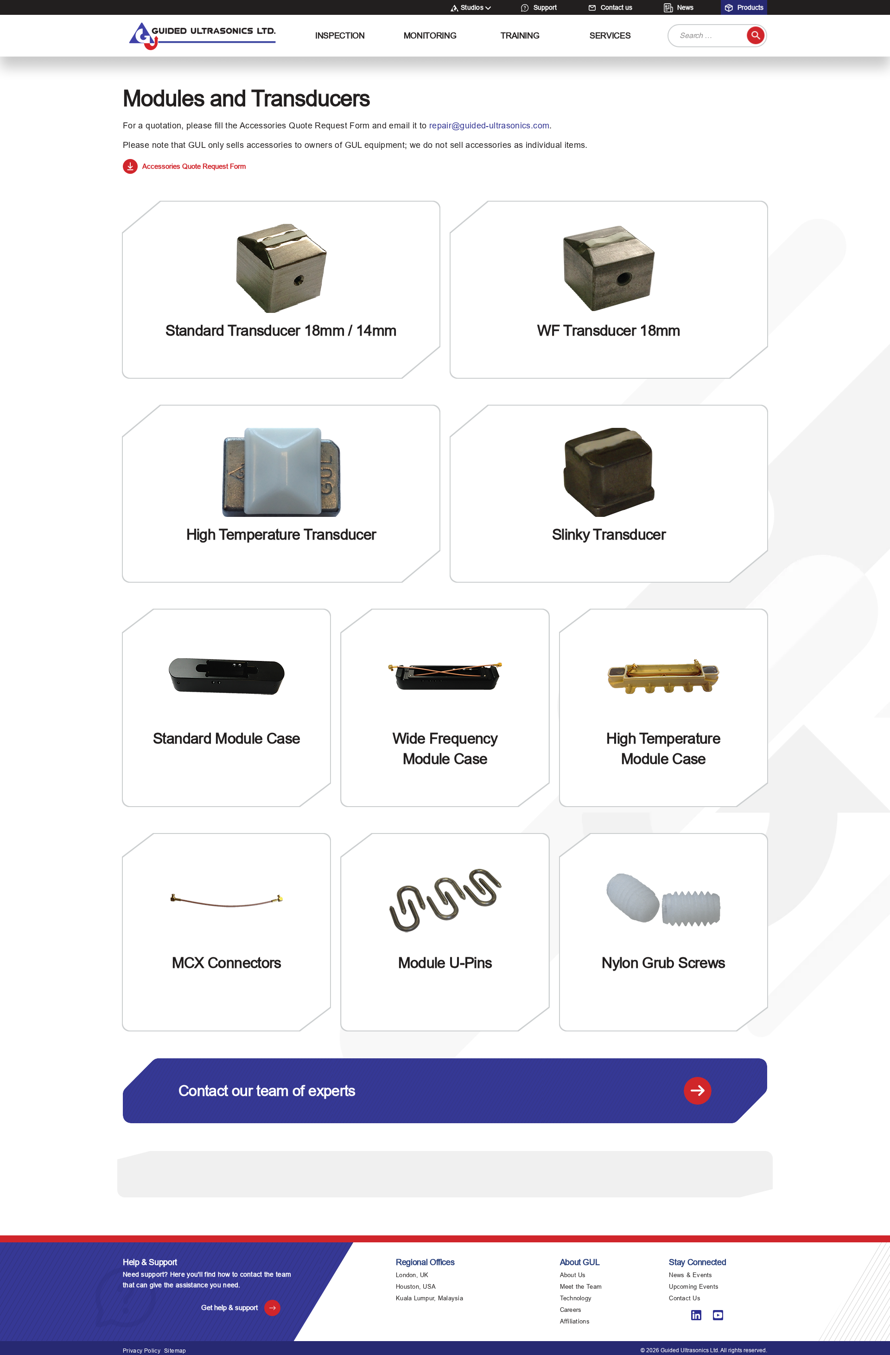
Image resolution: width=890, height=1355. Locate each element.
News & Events (690, 1275)
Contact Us (684, 1298)
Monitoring (430, 35)
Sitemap (175, 1351)
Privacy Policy (141, 1351)
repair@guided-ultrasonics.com (489, 125)
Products (749, 7)
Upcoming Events (693, 1286)
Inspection (339, 35)
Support (544, 7)
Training (520, 35)
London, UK (412, 1275)
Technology (576, 1298)
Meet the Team (581, 1286)
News (684, 7)
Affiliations (575, 1321)
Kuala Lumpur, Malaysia (429, 1298)
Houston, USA (416, 1286)
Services (610, 35)
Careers (571, 1309)
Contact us (615, 7)
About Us (573, 1275)
